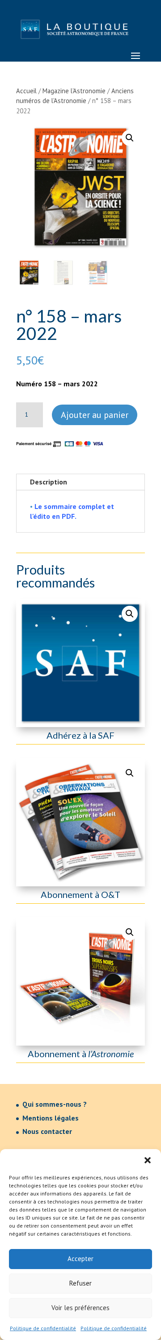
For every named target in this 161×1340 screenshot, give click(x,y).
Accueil (26, 91)
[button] (147, 1160)
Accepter (80, 1258)
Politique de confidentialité (43, 1328)
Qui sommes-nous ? (54, 1104)
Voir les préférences (80, 1307)
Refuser (80, 1283)
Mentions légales (50, 1117)
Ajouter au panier (94, 415)
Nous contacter (47, 1131)
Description (48, 481)
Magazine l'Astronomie (74, 91)
